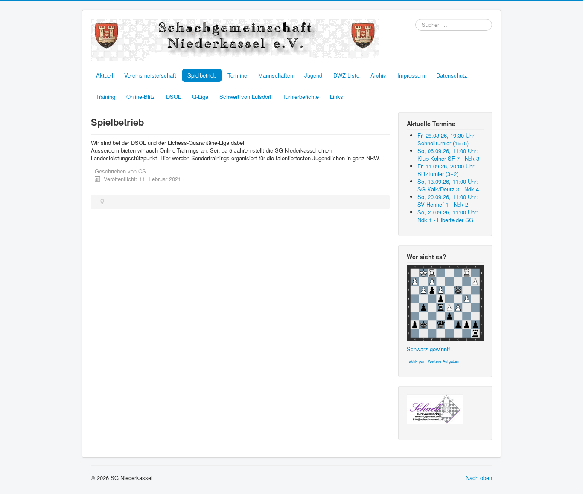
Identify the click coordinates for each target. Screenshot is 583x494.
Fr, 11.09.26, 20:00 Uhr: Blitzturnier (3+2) (446, 170)
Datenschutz (451, 75)
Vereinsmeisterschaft (150, 75)
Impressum (411, 75)
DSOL (173, 96)
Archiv (378, 75)
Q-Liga (200, 96)
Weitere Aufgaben (443, 361)
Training (105, 96)
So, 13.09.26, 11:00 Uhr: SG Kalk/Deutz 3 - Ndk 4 (448, 185)
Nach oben (479, 478)
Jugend (313, 75)
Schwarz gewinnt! (428, 349)
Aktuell (104, 75)
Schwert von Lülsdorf (245, 96)
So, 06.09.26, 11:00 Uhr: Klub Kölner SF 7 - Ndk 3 (448, 154)
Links (336, 96)
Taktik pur (415, 361)
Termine (237, 75)
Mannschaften (275, 75)
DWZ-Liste (346, 75)
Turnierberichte (301, 96)
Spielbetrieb (201, 75)
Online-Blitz (140, 96)
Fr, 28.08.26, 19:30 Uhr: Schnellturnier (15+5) (446, 139)
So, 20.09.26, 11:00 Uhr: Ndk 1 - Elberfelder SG (447, 216)
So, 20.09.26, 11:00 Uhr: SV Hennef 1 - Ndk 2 (447, 200)
